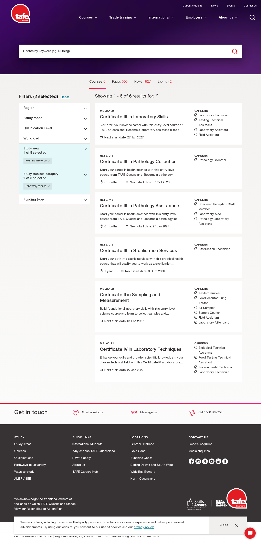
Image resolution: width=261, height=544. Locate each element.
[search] (234, 51)
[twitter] (205, 462)
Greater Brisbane (142, 444)
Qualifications (23, 458)
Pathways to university (30, 465)
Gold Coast (138, 451)
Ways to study (24, 472)
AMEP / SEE (22, 478)
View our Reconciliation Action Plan (38, 509)
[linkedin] (218, 462)
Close (223, 525)
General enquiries (200, 444)
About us (78, 465)
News (214, 6)
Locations (139, 437)
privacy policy (144, 527)
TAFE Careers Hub (85, 472)
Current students (192, 6)
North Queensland (142, 478)
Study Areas (22, 444)
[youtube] (212, 462)
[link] (88, 21)
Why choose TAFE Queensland (93, 451)
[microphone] (225, 462)
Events (231, 6)
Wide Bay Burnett (142, 472)
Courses (20, 451)
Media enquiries (199, 451)
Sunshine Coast (141, 458)
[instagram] (198, 462)
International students (87, 444)
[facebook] (191, 462)
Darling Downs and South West (151, 465)
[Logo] (20, 22)
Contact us (250, 6)
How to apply (81, 458)
